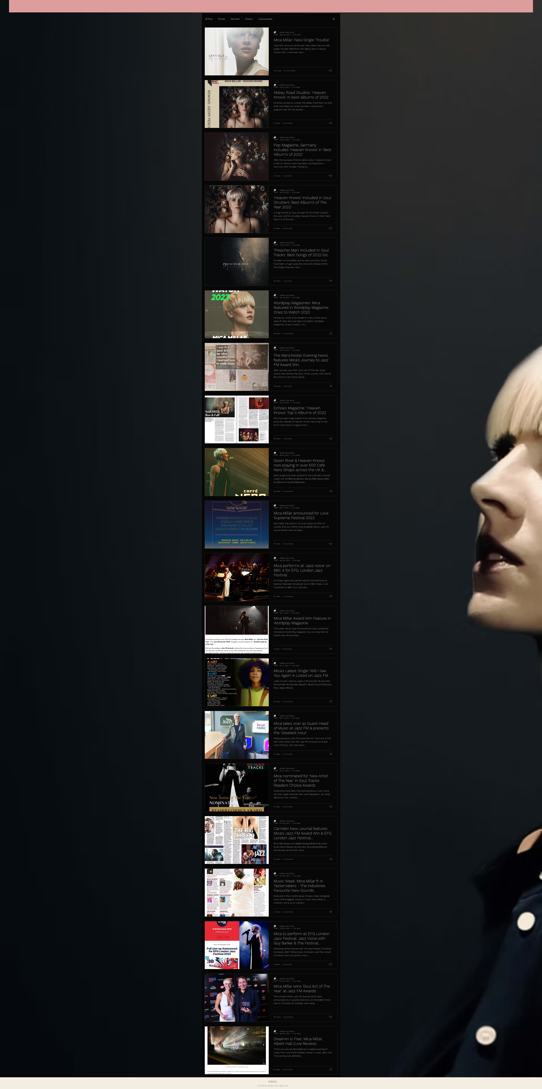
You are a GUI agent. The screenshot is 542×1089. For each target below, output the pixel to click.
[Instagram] (501, 10)
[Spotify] (522, 10)
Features (249, 19)
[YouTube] (515, 10)
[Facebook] (508, 10)
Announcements (265, 19)
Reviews (221, 19)
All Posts (208, 19)
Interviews (235, 19)
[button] (333, 19)
